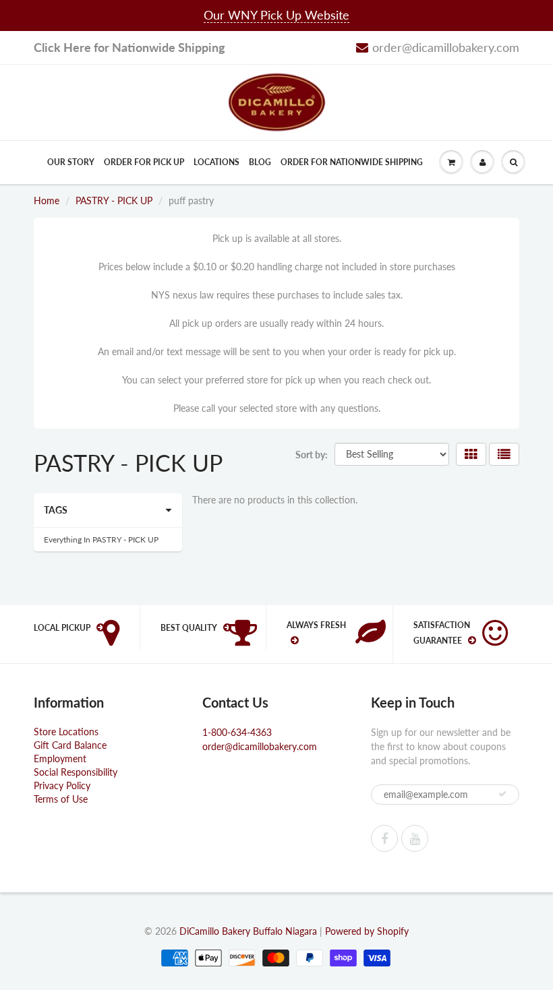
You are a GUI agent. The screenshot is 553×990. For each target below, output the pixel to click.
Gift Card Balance (70, 745)
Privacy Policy (62, 785)
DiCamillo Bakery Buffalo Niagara (248, 931)
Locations (216, 162)
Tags (55, 510)
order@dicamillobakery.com (445, 47)
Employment (60, 758)
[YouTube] (414, 838)
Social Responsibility (75, 772)
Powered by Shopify (367, 931)
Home (46, 200)
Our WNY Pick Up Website (276, 14)
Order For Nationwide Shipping (352, 162)
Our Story (70, 162)
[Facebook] (384, 838)
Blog (260, 162)
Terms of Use (61, 799)
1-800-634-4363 (237, 732)
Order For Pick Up (144, 162)
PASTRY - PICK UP (114, 200)
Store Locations (66, 731)
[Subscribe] (502, 794)
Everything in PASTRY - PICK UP (101, 539)
